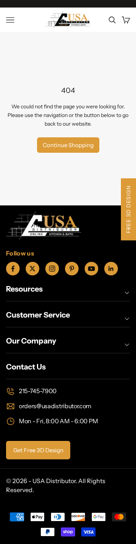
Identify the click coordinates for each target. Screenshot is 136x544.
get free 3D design (38, 450)
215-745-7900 (38, 391)
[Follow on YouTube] (91, 268)
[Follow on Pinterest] (72, 268)
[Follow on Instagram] (52, 268)
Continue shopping (68, 145)
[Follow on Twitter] (32, 268)
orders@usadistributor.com (55, 406)
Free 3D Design (128, 209)
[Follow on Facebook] (13, 268)
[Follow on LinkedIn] (111, 268)
